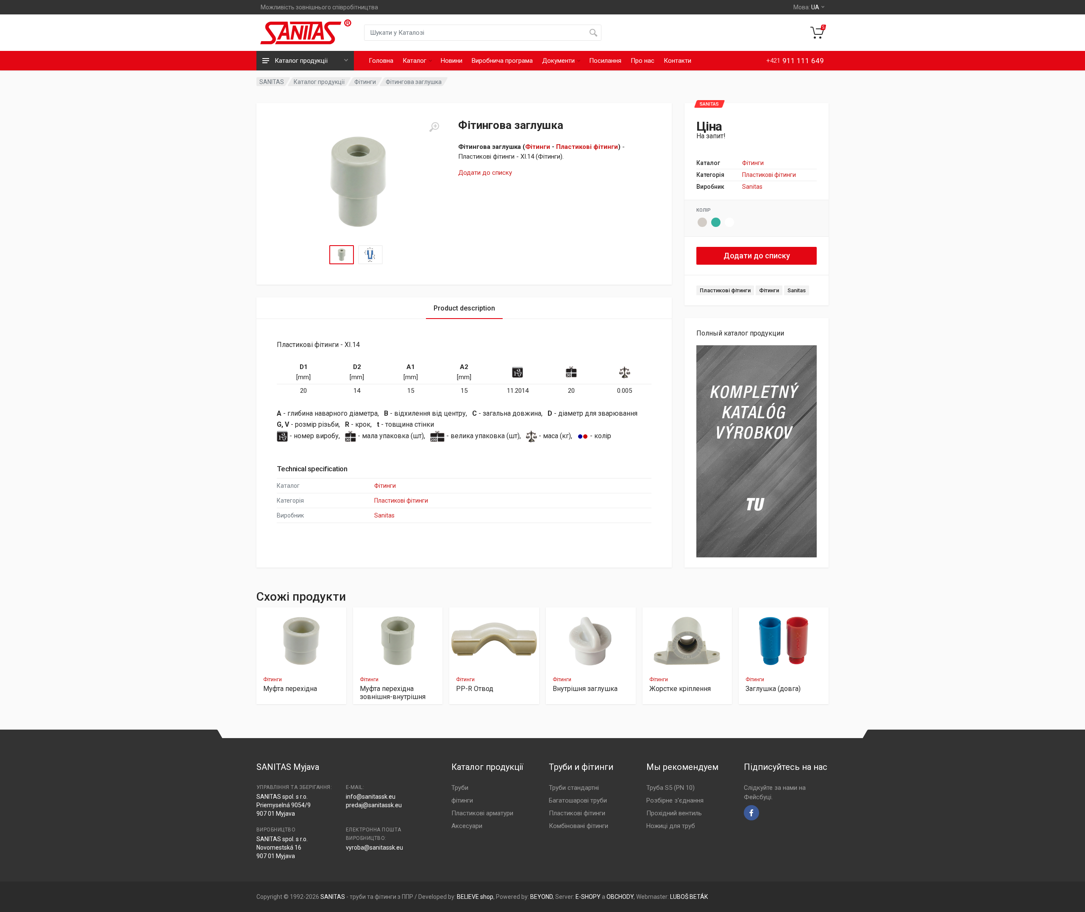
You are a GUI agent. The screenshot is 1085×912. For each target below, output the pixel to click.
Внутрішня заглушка (585, 689)
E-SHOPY (588, 896)
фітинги (462, 800)
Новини (451, 60)
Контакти (677, 60)
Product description (464, 308)
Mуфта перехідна (290, 689)
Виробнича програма (502, 60)
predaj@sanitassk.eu (374, 805)
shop (486, 896)
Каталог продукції (319, 81)
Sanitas (752, 186)
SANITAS (271, 81)
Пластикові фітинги (587, 147)
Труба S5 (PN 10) (670, 788)
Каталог (414, 60)
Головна (381, 60)
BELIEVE (468, 896)
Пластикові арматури (482, 813)
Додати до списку (485, 172)
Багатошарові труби (578, 800)
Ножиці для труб (670, 826)
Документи (558, 60)
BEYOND (541, 896)
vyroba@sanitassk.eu (374, 847)
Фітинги (365, 81)
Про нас (642, 60)
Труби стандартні (574, 788)
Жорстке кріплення (680, 689)
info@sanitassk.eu (370, 796)
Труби (459, 788)
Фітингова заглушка (414, 81)
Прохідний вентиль (674, 813)
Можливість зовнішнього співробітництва (319, 7)
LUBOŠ (679, 896)
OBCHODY (620, 896)
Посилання (605, 60)
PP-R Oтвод (474, 689)
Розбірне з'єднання (675, 800)
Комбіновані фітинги (578, 826)
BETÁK (699, 896)
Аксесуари (466, 826)
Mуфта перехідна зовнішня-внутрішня (393, 693)
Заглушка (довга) (773, 689)
